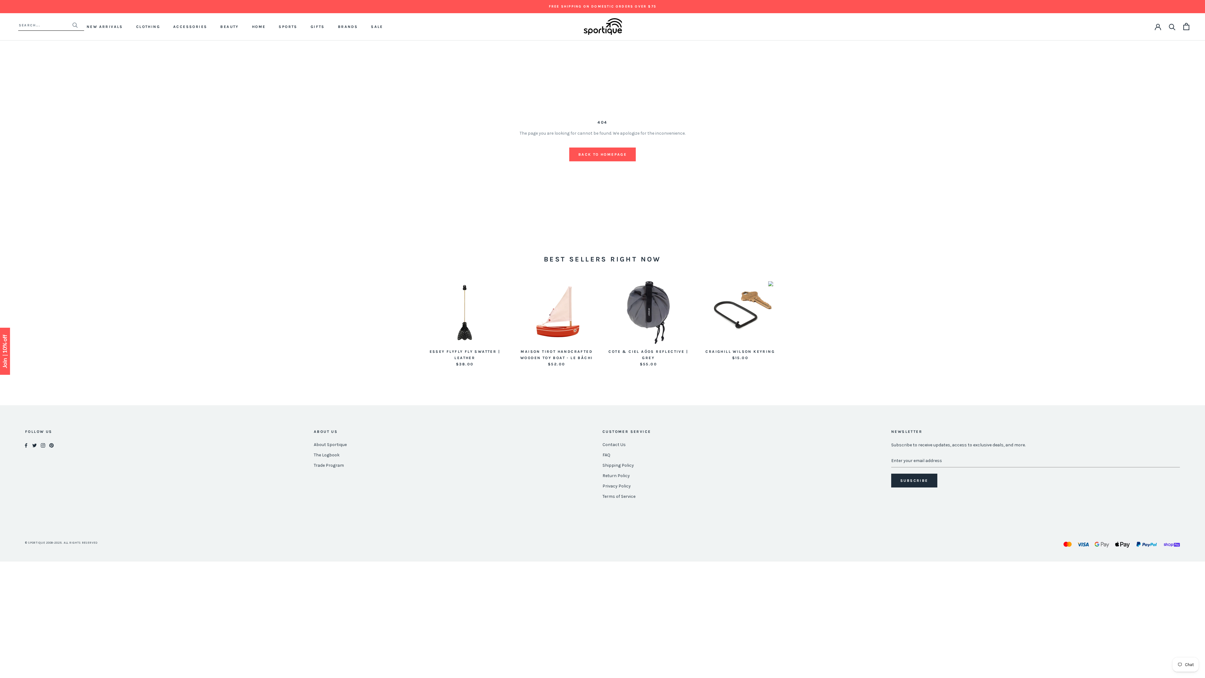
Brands (348, 26)
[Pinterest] (51, 445)
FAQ (606, 455)
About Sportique (330, 444)
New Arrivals (105, 26)
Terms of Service (618, 496)
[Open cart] (1186, 26)
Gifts (318, 26)
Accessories (190, 26)
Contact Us (614, 444)
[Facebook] (26, 445)
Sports (288, 26)
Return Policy (616, 475)
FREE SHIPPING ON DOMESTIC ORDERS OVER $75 (602, 6)
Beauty (229, 26)
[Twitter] (34, 445)
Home (259, 26)
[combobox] (45, 25)
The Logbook (327, 455)
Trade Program (329, 465)
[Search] (1172, 26)
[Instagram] (43, 445)
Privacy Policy (616, 486)
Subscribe (914, 480)
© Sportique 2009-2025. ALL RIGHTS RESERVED (61, 542)
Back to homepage (602, 154)
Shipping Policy (618, 465)
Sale (377, 26)
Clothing (148, 26)
